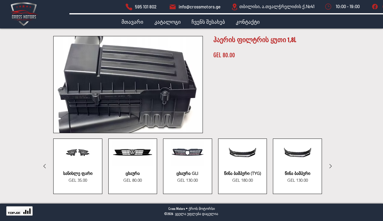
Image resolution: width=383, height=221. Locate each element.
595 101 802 (145, 6)
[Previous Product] (44, 166)
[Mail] (173, 6)
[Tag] (375, 6)
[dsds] (128, 6)
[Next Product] (330, 166)
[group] (187, 166)
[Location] (234, 6)
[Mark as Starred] (328, 6)
